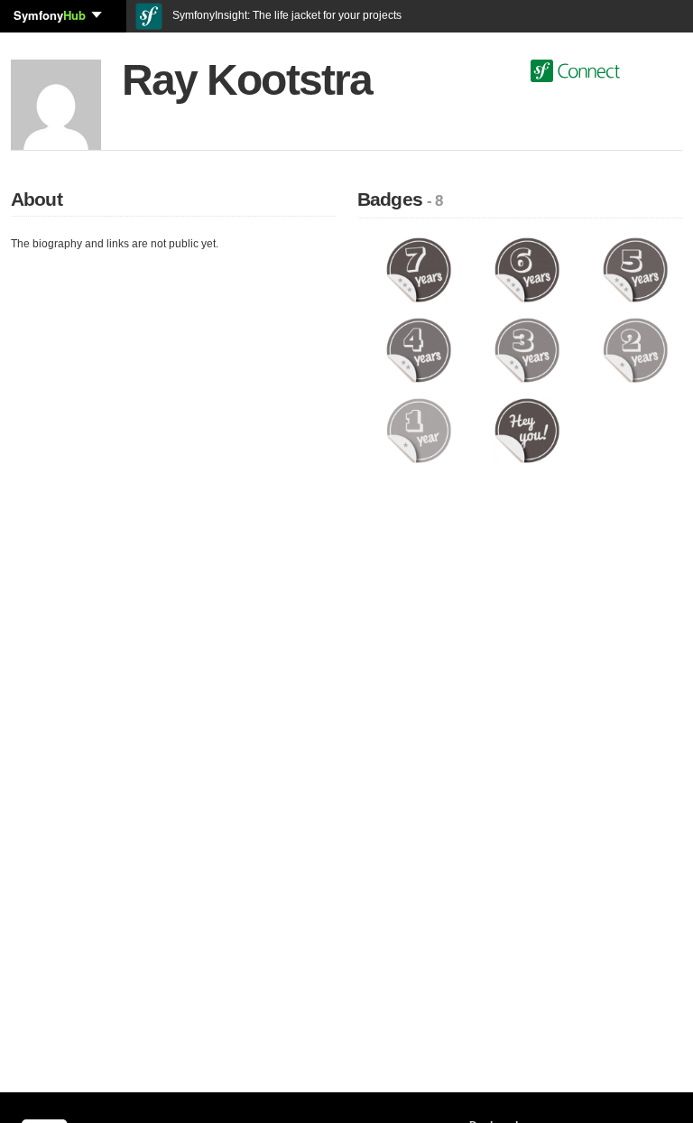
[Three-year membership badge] (527, 349)
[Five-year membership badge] (635, 269)
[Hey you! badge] (527, 429)
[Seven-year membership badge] (418, 269)
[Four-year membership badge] (418, 349)
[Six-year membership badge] (527, 269)
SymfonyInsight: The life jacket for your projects (286, 15)
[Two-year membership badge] (635, 349)
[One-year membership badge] (418, 429)
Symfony (50, 14)
